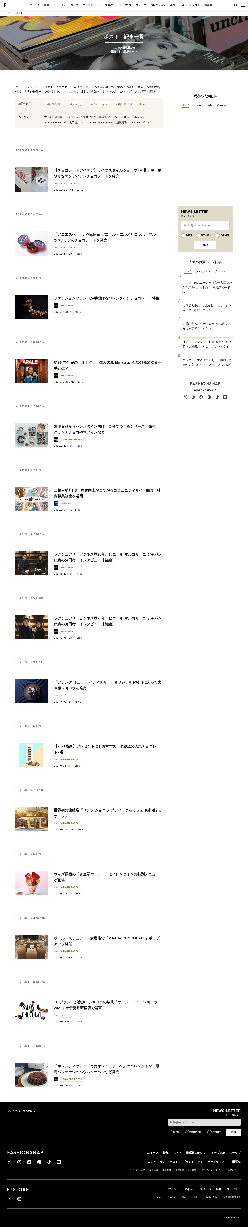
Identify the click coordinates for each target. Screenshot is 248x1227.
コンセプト (233, 1189)
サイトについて (137, 1170)
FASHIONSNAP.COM (101, 122)
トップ (6, 13)
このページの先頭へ (23, 1111)
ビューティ (60, 5)
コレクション (158, 5)
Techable (134, 122)
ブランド (174, 1189)
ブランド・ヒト (91, 5)
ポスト (174, 5)
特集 (46, 5)
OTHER (225, 235)
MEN (189, 235)
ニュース (35, 5)
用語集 (208, 5)
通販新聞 (121, 122)
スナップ (141, 5)
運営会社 (179, 1170)
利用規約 (192, 1170)
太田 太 (73, 122)
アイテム (190, 1189)
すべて (48, 117)
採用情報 (153, 1170)
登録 (205, 245)
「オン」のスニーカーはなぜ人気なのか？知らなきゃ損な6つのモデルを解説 (207, 287)
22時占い (110, 5)
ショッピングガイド (165, 1197)
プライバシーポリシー (212, 1170)
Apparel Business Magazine (131, 117)
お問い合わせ (234, 1170)
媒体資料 (166, 1170)
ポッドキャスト (191, 5)
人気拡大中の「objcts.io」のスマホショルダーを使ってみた (206, 308)
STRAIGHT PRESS (55, 122)
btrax (83, 122)
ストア (74, 5)
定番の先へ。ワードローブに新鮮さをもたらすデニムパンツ (207, 326)
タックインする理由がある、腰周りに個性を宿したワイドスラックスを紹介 (207, 362)
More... (143, 104)
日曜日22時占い (196, 1152)
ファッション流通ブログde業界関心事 (90, 117)
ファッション (203, 271)
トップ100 (126, 5)
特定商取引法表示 (232, 1197)
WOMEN (206, 235)
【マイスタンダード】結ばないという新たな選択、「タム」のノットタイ (207, 344)
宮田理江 (60, 117)
